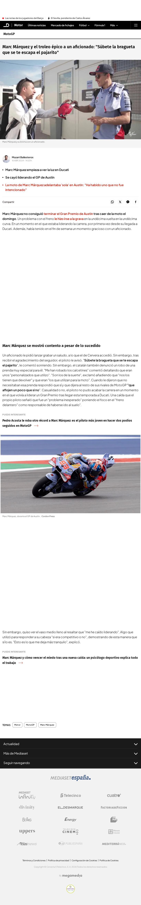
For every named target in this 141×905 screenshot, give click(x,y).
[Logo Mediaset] (70, 780)
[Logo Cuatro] (114, 795)
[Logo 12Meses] (114, 831)
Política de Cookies (109, 860)
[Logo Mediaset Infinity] (27, 795)
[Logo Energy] (70, 819)
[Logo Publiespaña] (70, 843)
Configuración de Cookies (84, 860)
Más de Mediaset (15, 753)
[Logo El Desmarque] (70, 807)
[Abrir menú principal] (136, 25)
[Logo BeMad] (114, 819)
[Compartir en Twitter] (120, 202)
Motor (18, 25)
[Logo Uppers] (27, 831)
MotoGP (9, 34)
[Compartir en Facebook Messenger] (128, 202)
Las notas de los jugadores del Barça (24, 18)
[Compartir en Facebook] (136, 202)
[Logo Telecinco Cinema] (70, 831)
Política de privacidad (58, 860)
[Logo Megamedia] (72, 875)
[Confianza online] (70, 892)
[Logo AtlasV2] (27, 843)
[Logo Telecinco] (70, 795)
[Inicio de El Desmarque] (6, 25)
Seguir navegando (16, 763)
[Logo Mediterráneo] (114, 843)
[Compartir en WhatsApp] (112, 202)
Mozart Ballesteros (22, 157)
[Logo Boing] (27, 819)
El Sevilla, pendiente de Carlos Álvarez (70, 18)
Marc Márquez (47, 725)
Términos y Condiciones (34, 860)
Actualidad (11, 744)
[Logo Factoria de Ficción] (114, 807)
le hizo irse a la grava (69, 219)
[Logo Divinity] (27, 807)
